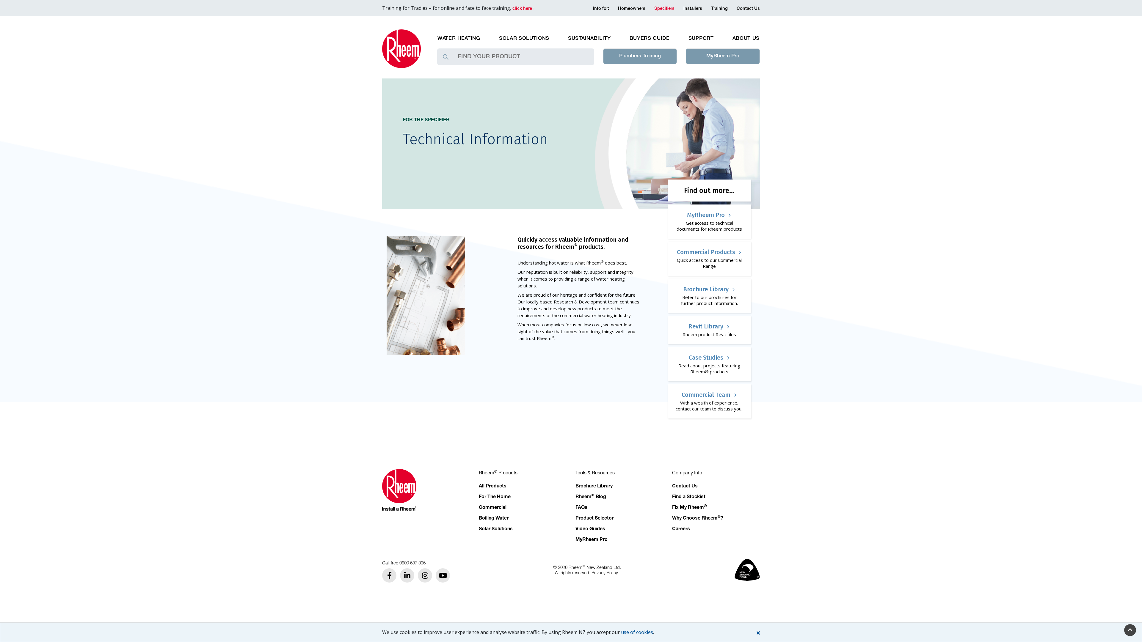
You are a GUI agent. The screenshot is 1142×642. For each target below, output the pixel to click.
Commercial (492, 508)
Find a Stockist (688, 497)
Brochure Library (594, 486)
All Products (492, 486)
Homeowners (631, 9)
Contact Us (748, 9)
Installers (692, 9)
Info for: (601, 9)
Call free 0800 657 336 (404, 562)
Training (719, 9)
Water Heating (458, 38)
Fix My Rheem (689, 508)
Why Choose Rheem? (697, 518)
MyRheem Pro (722, 56)
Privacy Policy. (605, 572)
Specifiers (664, 9)
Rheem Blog (590, 497)
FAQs (581, 508)
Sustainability (589, 38)
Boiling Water (494, 518)
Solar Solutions (524, 38)
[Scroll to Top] (1130, 630)
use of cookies (637, 632)
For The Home (495, 497)
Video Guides (590, 529)
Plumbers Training (640, 56)
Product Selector (594, 518)
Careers (681, 529)
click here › (523, 9)
